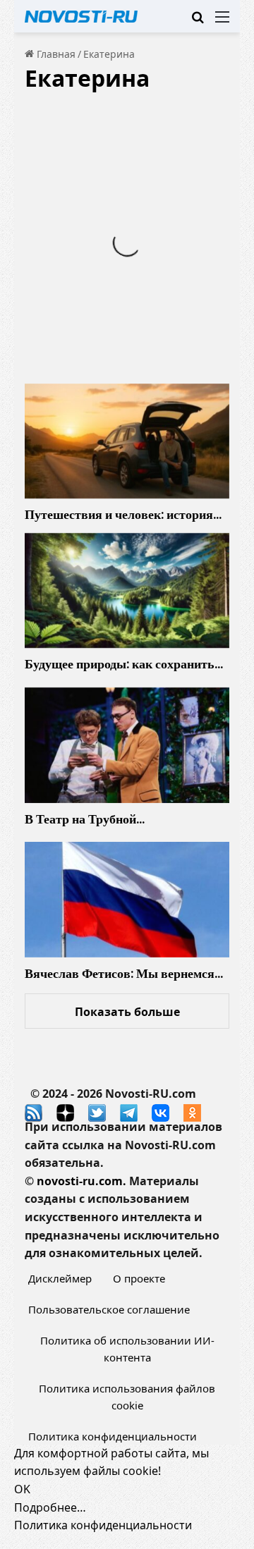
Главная (54, 54)
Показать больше (127, 1012)
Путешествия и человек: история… (123, 514)
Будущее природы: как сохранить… (124, 664)
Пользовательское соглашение (109, 1309)
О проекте (139, 1278)
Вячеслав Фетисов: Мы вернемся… (124, 973)
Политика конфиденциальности (112, 1436)
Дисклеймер (60, 1278)
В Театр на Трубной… (85, 819)
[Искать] (197, 21)
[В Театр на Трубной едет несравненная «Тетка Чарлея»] (127, 745)
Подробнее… (50, 1507)
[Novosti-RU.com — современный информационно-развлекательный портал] (81, 16)
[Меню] (222, 21)
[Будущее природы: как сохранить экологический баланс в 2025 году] (127, 591)
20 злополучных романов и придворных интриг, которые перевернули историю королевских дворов (119, 183)
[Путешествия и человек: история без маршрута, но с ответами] (127, 441)
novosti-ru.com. (81, 1181)
